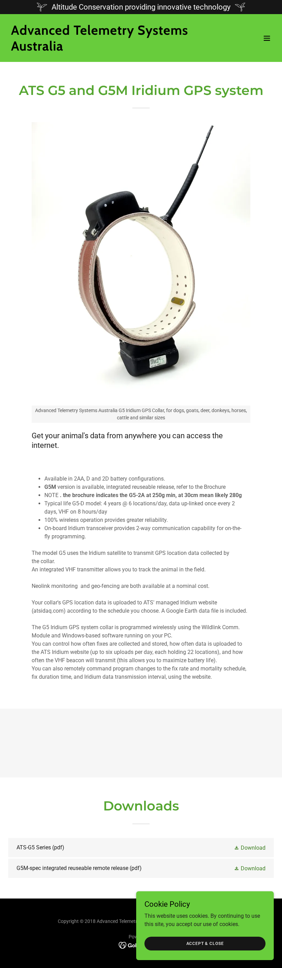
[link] (101, 48)
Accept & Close (205, 943)
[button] (267, 38)
